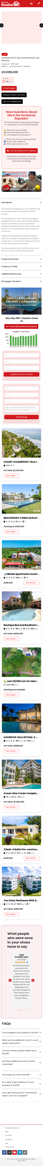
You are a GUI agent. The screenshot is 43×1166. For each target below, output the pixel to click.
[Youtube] (14, 1152)
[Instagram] (9, 1152)
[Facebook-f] (4, 1152)
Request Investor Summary (21, 374)
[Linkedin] (19, 1152)
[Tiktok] (25, 1152)
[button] (31, 4)
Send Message (21, 417)
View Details (10, 475)
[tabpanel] (21, 181)
